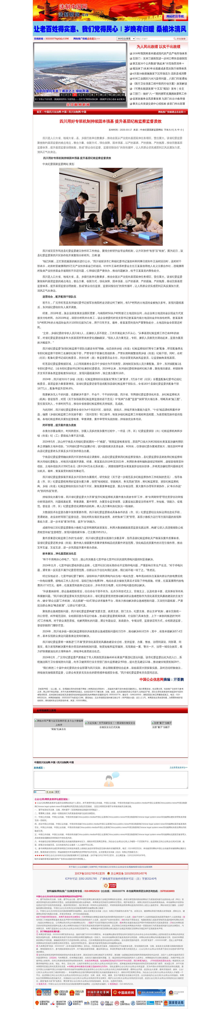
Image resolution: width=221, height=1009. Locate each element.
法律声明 (93, 867)
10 (101, 95)
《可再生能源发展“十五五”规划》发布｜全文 (158, 88)
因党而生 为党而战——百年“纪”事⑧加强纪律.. (48, 99)
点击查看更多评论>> (179, 767)
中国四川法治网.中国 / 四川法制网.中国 (65, 111)
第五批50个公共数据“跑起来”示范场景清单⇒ (158, 63)
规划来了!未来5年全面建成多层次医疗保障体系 (160, 68)
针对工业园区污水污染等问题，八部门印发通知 (160, 78)
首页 (39, 111)
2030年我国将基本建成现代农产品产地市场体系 (160, 53)
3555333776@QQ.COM (57, 38)
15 (123, 95)
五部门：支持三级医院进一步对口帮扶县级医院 (160, 58)
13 (114, 95)
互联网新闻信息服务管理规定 (84, 810)
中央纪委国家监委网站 (151, 129)
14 (118, 95)
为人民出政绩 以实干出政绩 (158, 47)
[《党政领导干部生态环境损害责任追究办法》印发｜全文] (110, 32)
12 (110, 95)
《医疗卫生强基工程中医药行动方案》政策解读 (160, 83)
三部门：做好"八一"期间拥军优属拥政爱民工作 (160, 93)
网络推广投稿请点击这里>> (172, 112)
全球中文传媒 (59, 9)
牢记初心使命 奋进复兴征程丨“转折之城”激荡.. (93, 99)
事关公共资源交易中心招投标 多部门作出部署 (159, 103)
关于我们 (73, 867)
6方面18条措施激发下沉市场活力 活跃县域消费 (159, 73)
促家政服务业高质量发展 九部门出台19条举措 (159, 98)
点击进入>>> (93, 38)
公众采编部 (83, 867)
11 (105, 95)
